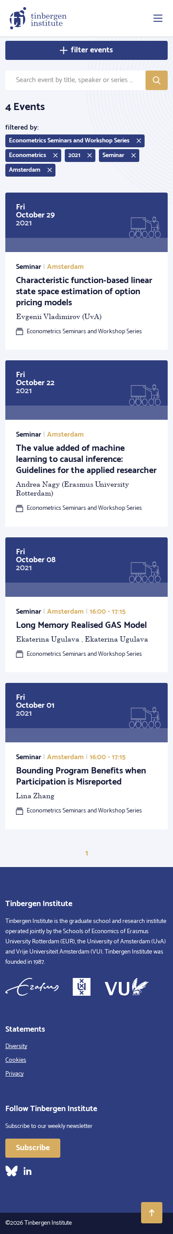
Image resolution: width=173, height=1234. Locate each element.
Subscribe (33, 1148)
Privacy (14, 1074)
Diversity (16, 1046)
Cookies (15, 1060)
